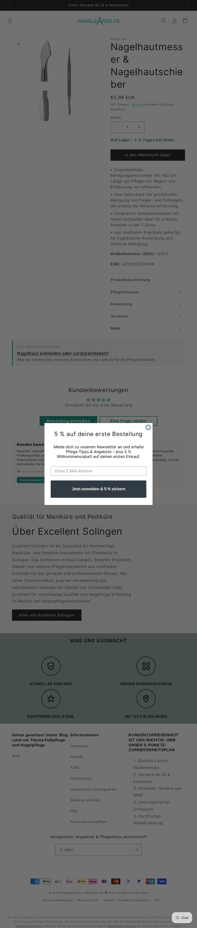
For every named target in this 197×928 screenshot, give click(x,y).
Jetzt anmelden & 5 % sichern (98, 489)
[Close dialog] (148, 427)
